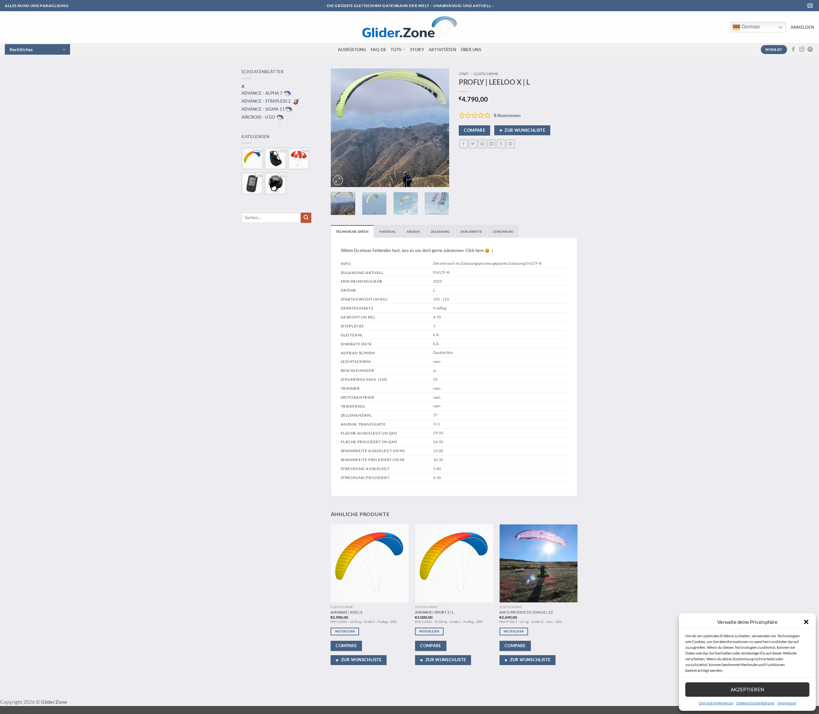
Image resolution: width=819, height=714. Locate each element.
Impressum (786, 703)
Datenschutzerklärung (755, 703)
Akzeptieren (747, 689)
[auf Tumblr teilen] (501, 143)
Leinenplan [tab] (503, 231)
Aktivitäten (442, 49)
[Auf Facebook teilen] (463, 143)
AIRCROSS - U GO (259, 117)
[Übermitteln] (306, 218)
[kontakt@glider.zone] (810, 5)
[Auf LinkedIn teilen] (492, 143)
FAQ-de (378, 49)
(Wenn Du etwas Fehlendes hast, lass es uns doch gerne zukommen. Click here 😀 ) (417, 250)
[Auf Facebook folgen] (793, 49)
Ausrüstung (352, 49)
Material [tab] (387, 231)
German (750, 26)
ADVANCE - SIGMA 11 (263, 109)
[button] (806, 622)
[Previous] (341, 127)
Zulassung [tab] (440, 231)
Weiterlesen (345, 631)
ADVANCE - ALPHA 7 (262, 93)
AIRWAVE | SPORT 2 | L (434, 612)
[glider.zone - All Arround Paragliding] (409, 27)
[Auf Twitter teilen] (473, 143)
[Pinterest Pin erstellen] (482, 143)
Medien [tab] (413, 231)
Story (417, 49)
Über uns (471, 49)
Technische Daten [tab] (352, 231)
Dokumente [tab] (471, 231)
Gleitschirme (485, 74)
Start (464, 74)
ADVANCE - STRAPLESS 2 (267, 101)
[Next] (439, 127)
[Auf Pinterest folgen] (810, 49)
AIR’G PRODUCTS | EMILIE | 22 (526, 612)
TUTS (396, 49)
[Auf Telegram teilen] (510, 143)
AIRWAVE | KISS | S (346, 612)
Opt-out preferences (716, 703)
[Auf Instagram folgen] (801, 49)
